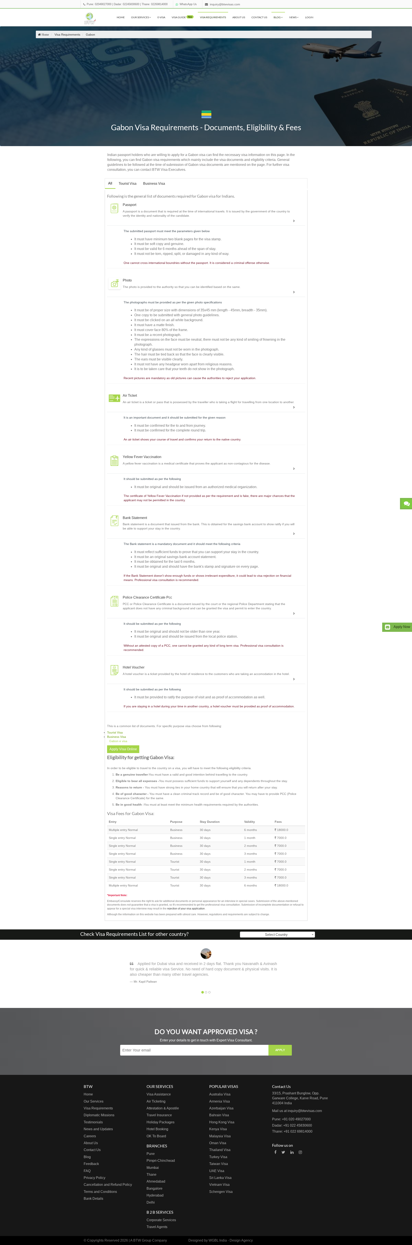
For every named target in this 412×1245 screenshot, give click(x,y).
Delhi (151, 1202)
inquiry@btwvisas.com (225, 4)
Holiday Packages (160, 1122)
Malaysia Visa (220, 1136)
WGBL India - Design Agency (231, 1240)
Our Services (140, 17)
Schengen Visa (221, 1192)
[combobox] (277, 935)
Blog (277, 17)
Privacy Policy (94, 1178)
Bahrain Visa (219, 1115)
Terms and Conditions (100, 1192)
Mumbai (153, 1167)
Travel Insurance (159, 1115)
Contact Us (259, 17)
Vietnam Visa (219, 1184)
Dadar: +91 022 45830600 (292, 1125)
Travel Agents (157, 1227)
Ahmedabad (156, 1181)
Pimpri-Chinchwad (161, 1160)
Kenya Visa (218, 1129)
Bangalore (154, 1188)
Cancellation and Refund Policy (108, 1184)
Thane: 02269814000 (155, 4)
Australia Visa (219, 1094)
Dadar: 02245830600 (126, 4)
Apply (280, 1050)
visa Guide (182, 17)
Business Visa (154, 183)
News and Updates (98, 1129)
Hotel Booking (157, 1129)
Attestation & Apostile (163, 1108)
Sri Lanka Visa (220, 1178)
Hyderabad (155, 1195)
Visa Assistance (159, 1094)
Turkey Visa (218, 1157)
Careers (90, 1136)
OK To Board (156, 1136)
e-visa (161, 17)
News (293, 17)
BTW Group (142, 1240)
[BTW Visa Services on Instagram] (300, 1152)
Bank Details (93, 1198)
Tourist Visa (127, 183)
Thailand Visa (219, 1150)
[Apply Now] (387, 627)
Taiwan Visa (218, 1164)
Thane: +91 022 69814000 (292, 1131)
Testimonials (93, 1122)
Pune (151, 1154)
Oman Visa (217, 1143)
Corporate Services (161, 1220)
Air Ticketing (156, 1101)
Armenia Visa (219, 1101)
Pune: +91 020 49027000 (291, 1119)
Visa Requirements (213, 17)
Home (121, 17)
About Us (238, 17)
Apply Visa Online (123, 749)
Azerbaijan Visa (221, 1108)
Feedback (91, 1164)
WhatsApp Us (188, 4)
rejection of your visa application (186, 908)
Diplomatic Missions (99, 1115)
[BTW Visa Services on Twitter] (283, 1152)
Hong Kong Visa (221, 1122)
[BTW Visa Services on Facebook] (275, 1152)
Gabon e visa (118, 741)
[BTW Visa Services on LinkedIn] (292, 1152)
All (110, 183)
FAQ (87, 1171)
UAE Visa (216, 1171)
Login (309, 17)
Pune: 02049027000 (99, 4)
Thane (151, 1174)
